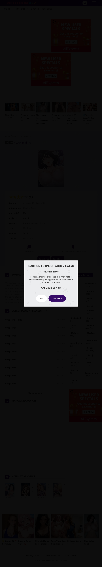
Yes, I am (57, 298)
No (41, 298)
